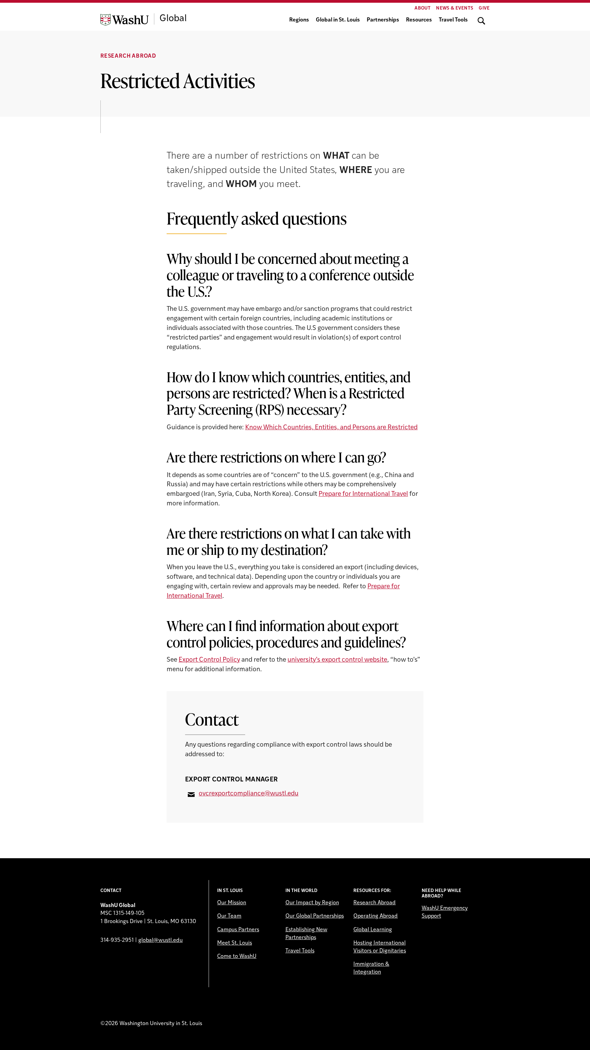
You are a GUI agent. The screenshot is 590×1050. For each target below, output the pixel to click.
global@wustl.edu (160, 940)
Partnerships (383, 20)
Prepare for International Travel (363, 494)
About (423, 8)
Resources (419, 20)
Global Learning (372, 930)
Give (484, 8)
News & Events (454, 8)
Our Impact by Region (312, 903)
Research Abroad (128, 56)
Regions (299, 20)
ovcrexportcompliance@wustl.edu (248, 794)
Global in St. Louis (338, 20)
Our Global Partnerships (314, 916)
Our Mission (231, 903)
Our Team (229, 916)
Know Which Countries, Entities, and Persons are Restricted (331, 428)
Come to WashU (236, 956)
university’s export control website (337, 660)
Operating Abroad (375, 916)
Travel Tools (453, 20)
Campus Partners (238, 930)
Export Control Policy (209, 660)
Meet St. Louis (234, 943)
